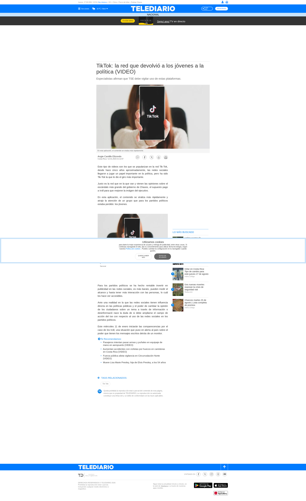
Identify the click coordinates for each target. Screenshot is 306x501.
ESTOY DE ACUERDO (162, 256)
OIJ (110, 2)
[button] (137, 157)
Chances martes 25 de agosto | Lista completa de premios (196, 302)
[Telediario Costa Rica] (153, 8)
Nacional (153, 14)
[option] (153, 119)
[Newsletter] (227, 3)
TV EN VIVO (206, 8)
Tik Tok (105, 384)
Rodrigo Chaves (136, 2)
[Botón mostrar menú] (84, 8)
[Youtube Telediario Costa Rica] (225, 474)
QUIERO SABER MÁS (143, 256)
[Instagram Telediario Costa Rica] (211, 474)
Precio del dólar (124, 2)
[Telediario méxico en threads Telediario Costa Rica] (218, 474)
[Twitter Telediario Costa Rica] (205, 474)
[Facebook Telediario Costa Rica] (198, 474)
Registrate (221, 8)
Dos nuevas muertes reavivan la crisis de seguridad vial (194, 287)
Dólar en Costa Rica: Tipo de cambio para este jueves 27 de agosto (196, 271)
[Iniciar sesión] (222, 2)
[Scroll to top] (224, 467)
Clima (115, 2)
